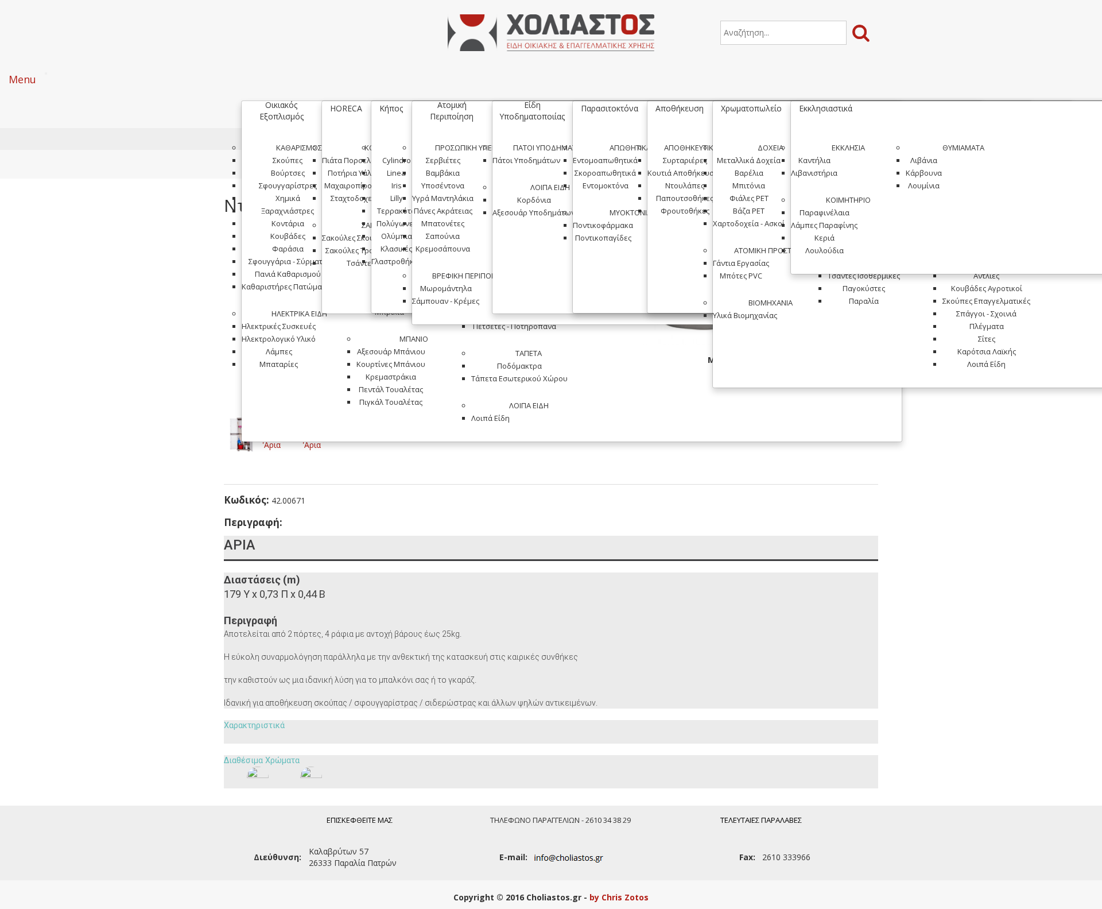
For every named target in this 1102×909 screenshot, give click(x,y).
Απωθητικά (630, 147)
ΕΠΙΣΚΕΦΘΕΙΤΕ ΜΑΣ (360, 820)
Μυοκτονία (630, 212)
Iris (396, 185)
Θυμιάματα (963, 147)
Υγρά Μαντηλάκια (443, 198)
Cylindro (396, 160)
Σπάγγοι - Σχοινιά (986, 313)
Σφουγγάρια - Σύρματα (288, 261)
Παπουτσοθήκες (684, 198)
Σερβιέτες (443, 160)
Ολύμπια (396, 236)
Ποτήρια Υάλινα (355, 173)
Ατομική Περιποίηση (452, 110)
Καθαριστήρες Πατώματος (287, 286)
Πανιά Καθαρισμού (288, 274)
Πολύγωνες (397, 223)
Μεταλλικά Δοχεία (749, 160)
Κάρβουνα (924, 173)
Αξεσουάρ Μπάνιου (391, 351)
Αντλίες (986, 275)
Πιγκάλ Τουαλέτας (390, 402)
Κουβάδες (287, 236)
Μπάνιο (413, 339)
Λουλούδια (824, 250)
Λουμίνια (924, 185)
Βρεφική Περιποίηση (469, 275)
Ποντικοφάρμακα (603, 225)
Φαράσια (288, 248)
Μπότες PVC (741, 275)
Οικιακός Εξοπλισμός (281, 110)
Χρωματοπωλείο (751, 108)
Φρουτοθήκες (685, 211)
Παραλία (864, 301)
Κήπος (391, 108)
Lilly (396, 198)
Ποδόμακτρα (519, 366)
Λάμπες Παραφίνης (824, 225)
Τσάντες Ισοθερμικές (864, 275)
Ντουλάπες (684, 185)
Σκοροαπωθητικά (605, 173)
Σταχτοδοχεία (355, 198)
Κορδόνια (534, 200)
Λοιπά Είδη (529, 405)
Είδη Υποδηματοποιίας (532, 110)
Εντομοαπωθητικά (605, 160)
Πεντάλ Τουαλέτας (391, 389)
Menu (22, 79)
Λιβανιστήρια (814, 173)
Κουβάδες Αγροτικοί (986, 288)
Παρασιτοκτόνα (609, 108)
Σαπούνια (443, 236)
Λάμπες (279, 351)
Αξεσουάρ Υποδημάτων (533, 212)
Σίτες (986, 339)
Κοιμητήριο (848, 200)
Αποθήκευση (679, 108)
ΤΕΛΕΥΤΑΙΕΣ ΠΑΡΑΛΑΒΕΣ (761, 820)
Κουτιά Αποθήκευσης (684, 173)
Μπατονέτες (442, 223)
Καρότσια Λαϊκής (986, 351)
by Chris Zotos (619, 897)
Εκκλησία (848, 147)
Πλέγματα (986, 326)
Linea (396, 173)
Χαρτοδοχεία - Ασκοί (749, 223)
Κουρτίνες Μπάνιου (390, 364)
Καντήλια (814, 160)
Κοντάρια (287, 223)
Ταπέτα (528, 353)
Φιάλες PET (749, 198)
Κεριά (824, 238)
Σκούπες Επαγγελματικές (986, 301)
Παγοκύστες (864, 288)
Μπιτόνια (748, 185)
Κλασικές (396, 248)
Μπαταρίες (278, 364)
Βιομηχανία (770, 302)
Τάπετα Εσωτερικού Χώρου (519, 378)
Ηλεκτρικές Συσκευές (279, 326)
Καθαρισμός (299, 147)
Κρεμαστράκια (391, 377)
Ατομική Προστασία (770, 250)
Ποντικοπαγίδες (603, 238)
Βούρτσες (288, 173)
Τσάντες (361, 263)
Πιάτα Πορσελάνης (354, 160)
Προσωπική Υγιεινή (469, 147)
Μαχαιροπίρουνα (354, 185)
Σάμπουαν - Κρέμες (445, 301)
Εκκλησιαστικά (825, 108)
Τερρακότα (396, 211)
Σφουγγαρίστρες (288, 185)
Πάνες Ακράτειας (443, 211)
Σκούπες (287, 160)
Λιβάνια (923, 160)
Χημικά (288, 198)
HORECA (346, 108)
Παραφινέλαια (824, 212)
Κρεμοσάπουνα (443, 248)
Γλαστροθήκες (396, 261)
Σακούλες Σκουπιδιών (360, 238)
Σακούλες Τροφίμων (360, 250)
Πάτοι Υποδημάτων (550, 147)
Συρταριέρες (685, 160)
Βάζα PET (749, 211)
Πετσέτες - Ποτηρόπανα (514, 326)
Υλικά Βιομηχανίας (745, 315)
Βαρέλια (749, 173)
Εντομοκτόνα (605, 185)
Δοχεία (770, 147)
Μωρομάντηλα (446, 288)
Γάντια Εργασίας (741, 263)
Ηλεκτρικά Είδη (299, 313)
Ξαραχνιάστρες (287, 211)
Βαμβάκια (443, 173)
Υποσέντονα (442, 185)
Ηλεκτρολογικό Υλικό (279, 339)
